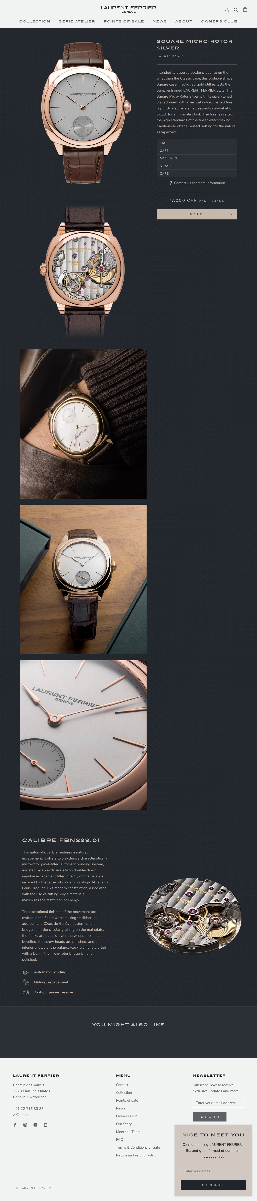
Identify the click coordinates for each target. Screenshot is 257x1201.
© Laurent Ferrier (33, 1188)
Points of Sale (124, 21)
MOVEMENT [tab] (169, 158)
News (160, 21)
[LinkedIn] (45, 1125)
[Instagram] (25, 1125)
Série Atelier (77, 21)
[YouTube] (35, 1125)
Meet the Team (128, 1131)
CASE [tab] (164, 151)
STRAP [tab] (165, 166)
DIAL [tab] (163, 143)
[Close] (247, 1129)
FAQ (119, 1139)
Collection (35, 21)
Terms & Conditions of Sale (138, 1147)
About (184, 21)
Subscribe (213, 1185)
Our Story (124, 1123)
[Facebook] (15, 1125)
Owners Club (219, 21)
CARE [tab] (164, 173)
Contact (22, 1114)
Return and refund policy (136, 1155)
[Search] (236, 9)
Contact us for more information (199, 182)
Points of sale (127, 1100)
